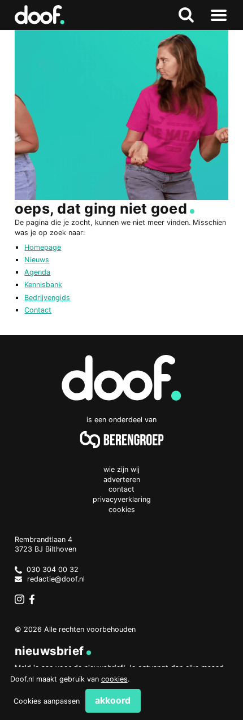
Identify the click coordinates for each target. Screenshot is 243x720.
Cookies (122, 509)
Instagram (20, 600)
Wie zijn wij (121, 469)
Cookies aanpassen (47, 701)
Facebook (34, 600)
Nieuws (36, 259)
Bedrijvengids (47, 297)
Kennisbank (43, 284)
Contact (37, 310)
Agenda (37, 272)
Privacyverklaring (122, 499)
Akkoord (113, 700)
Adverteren (121, 479)
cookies (114, 679)
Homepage (42, 247)
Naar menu (218, 15)
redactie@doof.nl (56, 579)
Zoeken (186, 15)
